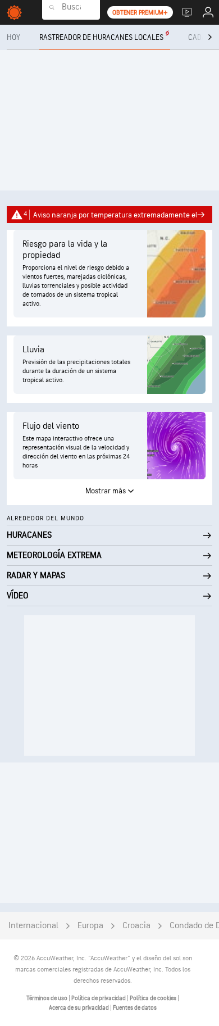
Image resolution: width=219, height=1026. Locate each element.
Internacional (33, 925)
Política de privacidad (99, 998)
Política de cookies (153, 998)
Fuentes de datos (135, 1007)
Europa (90, 925)
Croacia (136, 925)
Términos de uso (47, 998)
